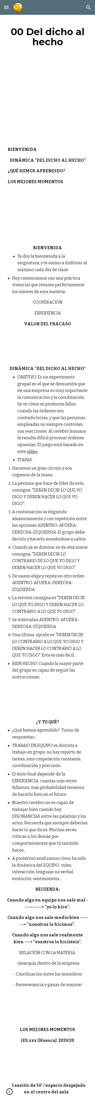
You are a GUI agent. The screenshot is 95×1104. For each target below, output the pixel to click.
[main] (47, 36)
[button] (6, 7)
